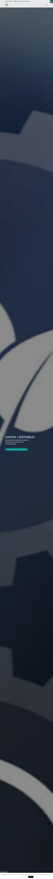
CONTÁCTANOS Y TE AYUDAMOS (16, 449)
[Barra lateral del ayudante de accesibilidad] (51, 1)
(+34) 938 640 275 (10, 1)
